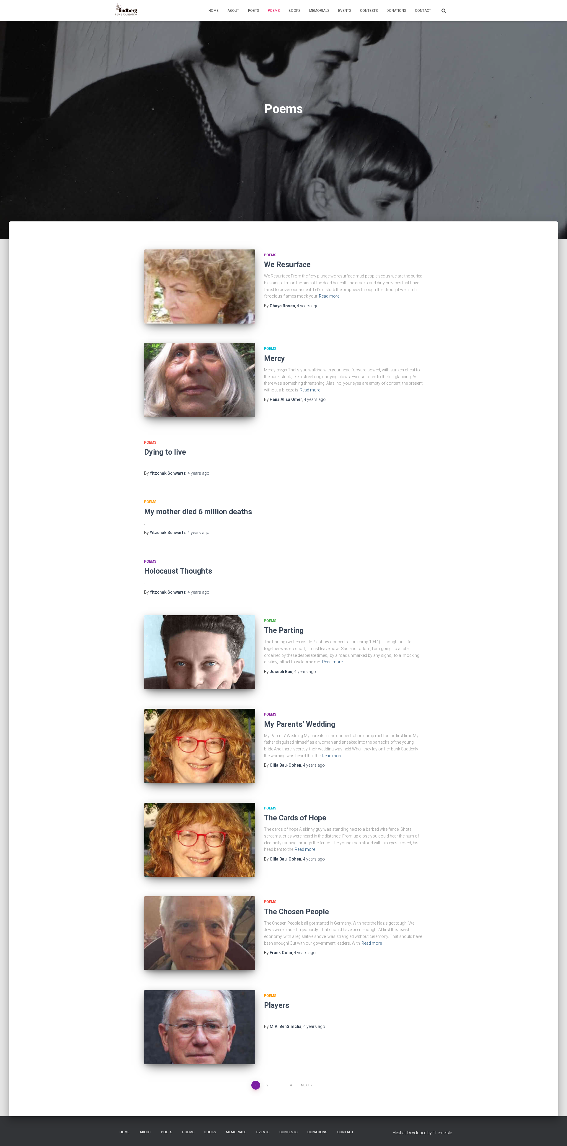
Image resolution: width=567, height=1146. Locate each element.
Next (305, 1085)
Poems (274, 11)
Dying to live (165, 452)
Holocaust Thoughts (178, 571)
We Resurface (287, 264)
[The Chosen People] (199, 933)
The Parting (284, 630)
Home (213, 11)
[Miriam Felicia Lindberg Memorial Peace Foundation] (126, 10)
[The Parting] (199, 652)
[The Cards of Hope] (199, 840)
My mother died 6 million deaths (198, 511)
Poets (253, 11)
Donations (396, 11)
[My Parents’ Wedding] (199, 746)
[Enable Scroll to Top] (555, 1134)
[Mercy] (199, 380)
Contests (369, 11)
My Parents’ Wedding (299, 724)
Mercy (274, 358)
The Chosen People (296, 911)
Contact (423, 11)
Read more (329, 296)
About (233, 11)
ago (308, 305)
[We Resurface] (199, 286)
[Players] (199, 1027)
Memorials (319, 11)
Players (276, 1005)
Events (344, 11)
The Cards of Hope (295, 818)
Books (294, 11)
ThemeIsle (442, 1132)
